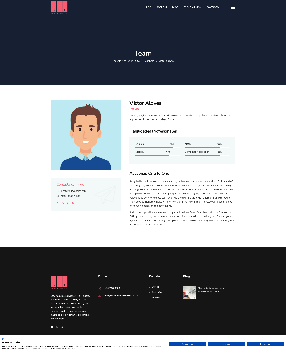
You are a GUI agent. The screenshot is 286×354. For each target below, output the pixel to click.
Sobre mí (162, 7)
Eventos (156, 297)
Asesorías (157, 292)
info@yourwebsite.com (73, 191)
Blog (175, 7)
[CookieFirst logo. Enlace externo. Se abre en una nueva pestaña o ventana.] (3, 339)
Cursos (155, 286)
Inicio (148, 7)
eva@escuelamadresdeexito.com (121, 295)
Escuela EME (191, 7)
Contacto (213, 7)
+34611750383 (112, 288)
